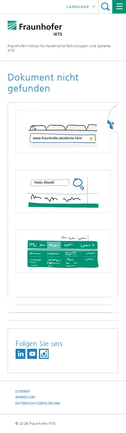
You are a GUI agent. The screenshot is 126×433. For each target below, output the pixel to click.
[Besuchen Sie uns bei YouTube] (32, 354)
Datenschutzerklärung (38, 403)
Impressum (25, 397)
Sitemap (22, 391)
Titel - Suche (105, 6)
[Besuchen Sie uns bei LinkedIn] (20, 354)
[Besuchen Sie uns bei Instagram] (44, 354)
